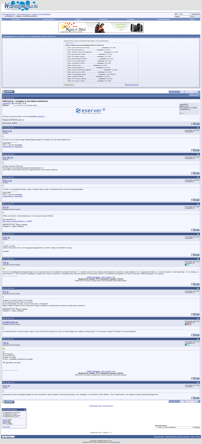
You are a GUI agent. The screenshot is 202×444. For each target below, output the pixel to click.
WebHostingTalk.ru (10, 14)
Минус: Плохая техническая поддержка (79, 69)
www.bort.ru (19, 147)
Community (102, 19)
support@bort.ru (8, 147)
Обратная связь (159, 436)
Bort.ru (6, 131)
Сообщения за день (163, 19)
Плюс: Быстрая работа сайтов (77, 54)
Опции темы (194, 95)
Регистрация (16, 19)
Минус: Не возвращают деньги (77, 74)
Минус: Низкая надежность (76, 67)
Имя (176, 14)
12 (190, 92)
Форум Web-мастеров (23, 14)
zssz (5, 237)
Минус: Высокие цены (74, 65)
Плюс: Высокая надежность (76, 50)
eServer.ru (41, 116)
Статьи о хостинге (49, 19)
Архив (193, 436)
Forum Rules (6, 426)
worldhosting (9, 322)
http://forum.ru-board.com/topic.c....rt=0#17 (17, 221)
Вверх (198, 436)
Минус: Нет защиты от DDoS (76, 81)
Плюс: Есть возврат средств (76, 56)
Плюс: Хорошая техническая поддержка (80, 52)
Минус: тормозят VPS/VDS (75, 76)
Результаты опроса (131, 85)
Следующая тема (107, 406)
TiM (4, 262)
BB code (5, 419)
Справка (78, 19)
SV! (4, 207)
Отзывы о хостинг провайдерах (41, 14)
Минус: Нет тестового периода (77, 78)
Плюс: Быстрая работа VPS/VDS (77, 58)
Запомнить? (196, 14)
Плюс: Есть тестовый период (76, 61)
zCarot (118, 442)
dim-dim (7, 157)
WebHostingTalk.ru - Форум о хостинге (177, 436)
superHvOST (7, 103)
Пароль (177, 16)
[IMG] (4, 422)
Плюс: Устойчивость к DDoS (76, 63)
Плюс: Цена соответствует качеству (78, 47)
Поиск (192, 19)
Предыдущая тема (95, 406)
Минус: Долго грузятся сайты (76, 72)
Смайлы (5, 421)
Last (195, 92)
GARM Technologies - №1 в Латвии (99, 277)
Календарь (130, 19)
